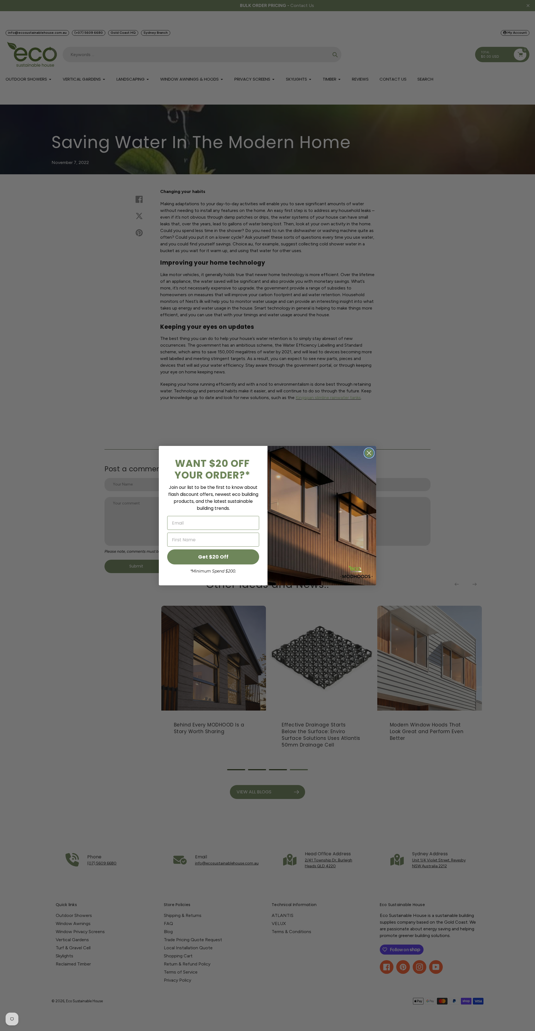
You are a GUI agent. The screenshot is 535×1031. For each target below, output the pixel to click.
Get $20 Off (213, 556)
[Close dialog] (369, 453)
